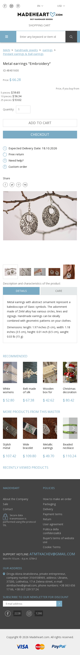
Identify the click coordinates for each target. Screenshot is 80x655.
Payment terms (52, 514)
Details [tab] (21, 291)
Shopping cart (39, 25)
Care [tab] (58, 291)
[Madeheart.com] (40, 16)
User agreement (53, 524)
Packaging (49, 504)
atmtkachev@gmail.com (52, 554)
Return (47, 519)
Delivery (48, 509)
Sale (5, 504)
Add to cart (40, 122)
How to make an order (57, 499)
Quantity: (8, 109)
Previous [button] (7, 372)
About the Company (15, 499)
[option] (40, 226)
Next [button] (73, 372)
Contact (8, 509)
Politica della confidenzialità (52, 531)
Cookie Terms (52, 547)
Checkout (40, 134)
